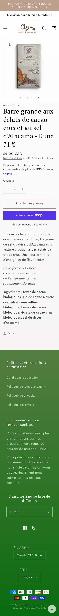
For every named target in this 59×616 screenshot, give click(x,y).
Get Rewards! (43, 314)
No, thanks (43, 318)
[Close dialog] (55, 295)
